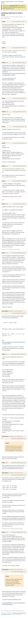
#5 (25, 126)
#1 (25, 47)
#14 (25, 462)
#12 (25, 354)
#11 (25, 313)
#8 (25, 181)
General (2, 2)
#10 (25, 252)
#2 (25, 62)
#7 (25, 166)
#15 (25, 475)
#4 (25, 111)
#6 (25, 143)
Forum (15, 1)
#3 (25, 98)
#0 (25, 21)
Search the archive (10, 8)
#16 (25, 532)
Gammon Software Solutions (7, 1)
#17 (25, 571)
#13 (25, 438)
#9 (25, 204)
